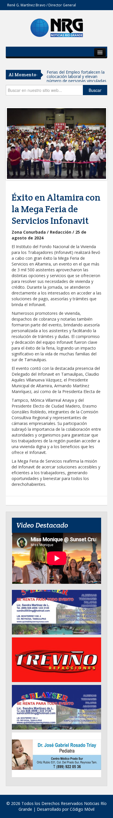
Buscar (95, 90)
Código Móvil (82, 809)
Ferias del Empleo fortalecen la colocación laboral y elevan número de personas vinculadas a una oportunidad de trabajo (76, 78)
